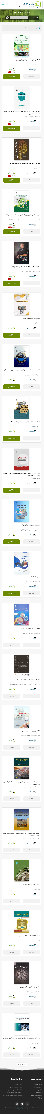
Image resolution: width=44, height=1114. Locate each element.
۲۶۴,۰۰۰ (11, 283)
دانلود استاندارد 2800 (16, 1087)
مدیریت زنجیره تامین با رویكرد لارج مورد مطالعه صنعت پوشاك (22, 215)
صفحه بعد (23, 1064)
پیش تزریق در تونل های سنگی (31, 318)
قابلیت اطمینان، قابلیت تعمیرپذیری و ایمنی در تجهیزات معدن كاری (21, 370)
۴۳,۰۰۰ (12, 231)
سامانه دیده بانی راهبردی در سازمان (30, 628)
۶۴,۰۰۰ (11, 76)
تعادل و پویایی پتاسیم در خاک (31, 884)
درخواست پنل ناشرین (36, 1095)
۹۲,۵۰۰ (12, 438)
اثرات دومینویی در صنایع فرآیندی (31, 731)
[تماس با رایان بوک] (27, 1104)
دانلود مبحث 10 (17, 1084)
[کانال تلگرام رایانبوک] (22, 1104)
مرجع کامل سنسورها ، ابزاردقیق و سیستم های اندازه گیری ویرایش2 (21, 1038)
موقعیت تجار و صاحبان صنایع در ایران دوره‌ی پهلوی (26, 267)
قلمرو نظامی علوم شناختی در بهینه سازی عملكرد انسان (25, 422)
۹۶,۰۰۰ (11, 490)
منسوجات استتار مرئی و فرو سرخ (31, 525)
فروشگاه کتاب (38, 1092)
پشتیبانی (40, 1090)
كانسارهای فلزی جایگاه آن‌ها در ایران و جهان (28, 60)
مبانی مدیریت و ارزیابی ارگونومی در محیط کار (27, 680)
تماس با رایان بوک (37, 1087)
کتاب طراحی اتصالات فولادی (14, 1092)
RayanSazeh (21, 1107)
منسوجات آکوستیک (34, 577)
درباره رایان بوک (38, 1084)
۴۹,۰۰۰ (11, 386)
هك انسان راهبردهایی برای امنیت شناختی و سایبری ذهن (24, 163)
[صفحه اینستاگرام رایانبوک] (17, 1104)
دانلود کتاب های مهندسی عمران (13, 1090)
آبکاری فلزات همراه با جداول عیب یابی (29, 936)
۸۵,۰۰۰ (12, 128)
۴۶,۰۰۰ (11, 180)
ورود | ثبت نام (38, 1098)
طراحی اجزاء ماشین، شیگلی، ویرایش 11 (29, 987)
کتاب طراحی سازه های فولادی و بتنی (12, 1095)
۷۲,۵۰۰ (12, 593)
